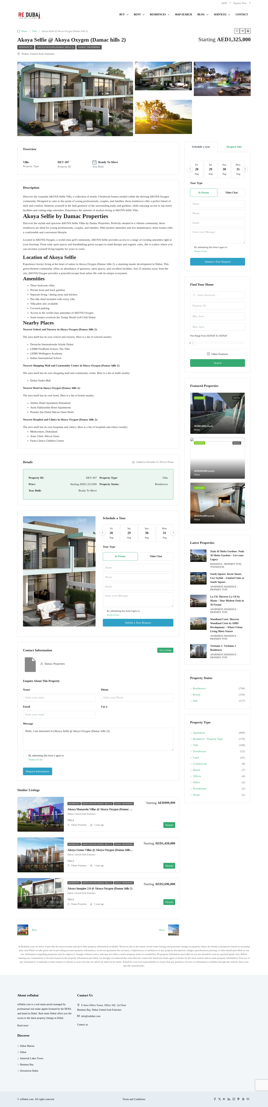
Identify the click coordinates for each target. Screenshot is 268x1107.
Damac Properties (89, 47)
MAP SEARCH (183, 14)
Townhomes (200, 788)
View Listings (165, 650)
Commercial (200, 763)
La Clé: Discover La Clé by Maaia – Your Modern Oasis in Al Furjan (227, 600)
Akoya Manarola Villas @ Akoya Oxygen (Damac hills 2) (102, 809)
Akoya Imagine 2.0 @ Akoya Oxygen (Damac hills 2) (99, 888)
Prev (34, 930)
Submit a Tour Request (138, 622)
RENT (137, 14)
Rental (196, 694)
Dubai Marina (27, 1046)
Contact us (82, 1024)
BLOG (201, 14)
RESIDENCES (158, 14)
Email (26, 706)
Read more (22, 1025)
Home (24, 31)
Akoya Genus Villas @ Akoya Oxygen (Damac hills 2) (100, 850)
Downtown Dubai (29, 1070)
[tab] (201, 147)
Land (196, 757)
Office (196, 782)
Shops (196, 794)
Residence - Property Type (208, 738)
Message (28, 723)
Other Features (219, 354)
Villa (34, 31)
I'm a (104, 706)
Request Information (37, 771)
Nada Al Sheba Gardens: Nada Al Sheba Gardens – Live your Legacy (227, 555)
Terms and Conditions (134, 1099)
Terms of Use (113, 615)
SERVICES (220, 14)
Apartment (199, 732)
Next (161, 930)
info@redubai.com (90, 1016)
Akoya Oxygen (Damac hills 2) (55, 47)
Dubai (23, 1052)
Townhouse (199, 751)
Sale (195, 700)
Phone (104, 689)
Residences (25, 47)
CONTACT (242, 14)
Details (169, 825)
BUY (122, 14)
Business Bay (27, 1064)
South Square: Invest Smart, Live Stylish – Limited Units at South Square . (227, 578)
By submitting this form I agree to (123, 613)
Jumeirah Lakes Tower (31, 1058)
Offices (197, 776)
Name (26, 689)
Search (218, 363)
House (196, 769)
